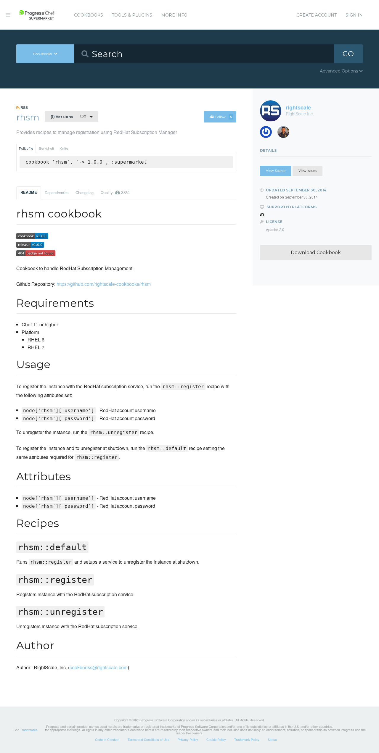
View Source (275, 171)
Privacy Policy (188, 739)
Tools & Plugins (132, 15)
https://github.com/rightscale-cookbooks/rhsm (104, 283)
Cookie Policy (216, 739)
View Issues (307, 171)
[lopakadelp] (268, 133)
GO (348, 53)
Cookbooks (88, 15)
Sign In (354, 15)
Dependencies (56, 192)
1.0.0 (68, 116)
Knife (64, 148)
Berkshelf (46, 148)
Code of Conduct (107, 739)
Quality (115, 192)
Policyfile (26, 148)
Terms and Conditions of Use (148, 739)
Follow (223, 117)
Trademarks (29, 729)
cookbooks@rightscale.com (99, 667)
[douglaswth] (285, 133)
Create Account (316, 15)
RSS (24, 107)
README (28, 192)
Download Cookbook (316, 252)
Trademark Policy (246, 739)
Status (272, 739)
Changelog (85, 192)
